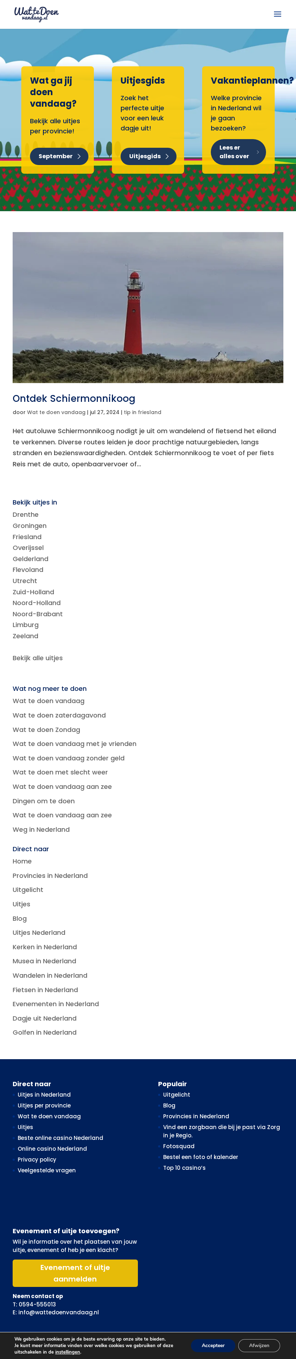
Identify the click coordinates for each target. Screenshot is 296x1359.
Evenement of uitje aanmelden (75, 1273)
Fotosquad (179, 1146)
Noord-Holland (37, 602)
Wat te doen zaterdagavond (59, 715)
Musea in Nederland (44, 960)
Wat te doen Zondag (46, 729)
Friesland (27, 536)
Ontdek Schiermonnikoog (74, 398)
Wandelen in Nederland (50, 975)
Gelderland (30, 558)
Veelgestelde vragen (47, 1170)
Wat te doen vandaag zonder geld (69, 758)
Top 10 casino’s (184, 1168)
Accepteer (213, 1345)
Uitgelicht (28, 889)
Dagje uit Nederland (45, 1018)
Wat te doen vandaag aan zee (62, 786)
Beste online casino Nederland (60, 1138)
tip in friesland (142, 412)
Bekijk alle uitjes (38, 657)
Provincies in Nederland (50, 875)
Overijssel (28, 547)
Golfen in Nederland (45, 1032)
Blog (20, 918)
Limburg (26, 624)
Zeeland (25, 635)
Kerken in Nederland (45, 946)
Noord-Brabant (38, 613)
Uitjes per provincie (44, 1105)
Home (22, 861)
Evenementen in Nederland (56, 1003)
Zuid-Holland (33, 591)
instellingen (67, 1352)
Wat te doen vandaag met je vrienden (74, 743)
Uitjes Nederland (39, 932)
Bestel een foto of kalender (200, 1157)
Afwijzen (259, 1345)
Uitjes (21, 904)
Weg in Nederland (41, 829)
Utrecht (25, 580)
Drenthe (26, 514)
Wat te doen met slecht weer (60, 772)
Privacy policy (37, 1159)
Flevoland (28, 569)
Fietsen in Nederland (45, 989)
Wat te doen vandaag (56, 412)
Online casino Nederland (52, 1149)
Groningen (30, 525)
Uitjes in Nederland (44, 1094)
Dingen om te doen (44, 800)
